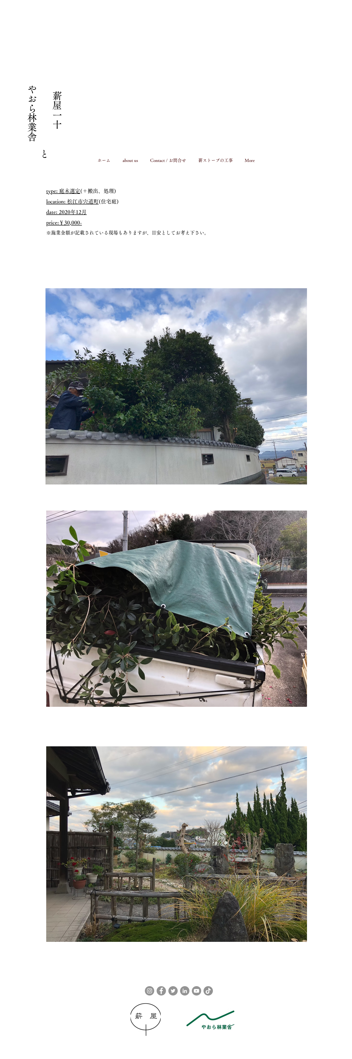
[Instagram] (149, 991)
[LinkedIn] (184, 991)
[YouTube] (196, 991)
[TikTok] (208, 991)
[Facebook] (161, 991)
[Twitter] (173, 991)
